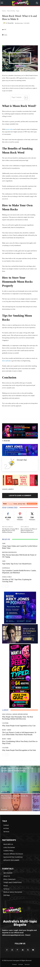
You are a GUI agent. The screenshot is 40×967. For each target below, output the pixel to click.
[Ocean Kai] (4, 23)
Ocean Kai (11, 23)
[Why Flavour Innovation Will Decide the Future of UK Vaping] (16, 802)
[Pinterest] (17, 950)
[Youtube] (33, 950)
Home (4, 11)
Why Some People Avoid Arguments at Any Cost (18, 726)
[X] (28, 950)
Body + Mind (6, 730)
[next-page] (7, 586)
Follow (20, 513)
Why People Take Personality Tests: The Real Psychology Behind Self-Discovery (17, 718)
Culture (5, 723)
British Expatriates (9, 552)
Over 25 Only (11, 11)
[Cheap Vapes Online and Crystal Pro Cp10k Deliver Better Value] (20, 779)
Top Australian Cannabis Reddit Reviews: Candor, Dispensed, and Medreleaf (19, 571)
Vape (17, 11)
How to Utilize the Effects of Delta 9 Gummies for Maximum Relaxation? (29, 530)
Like (8, 513)
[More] (26, 40)
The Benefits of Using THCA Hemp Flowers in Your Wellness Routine (10, 530)
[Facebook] (7, 950)
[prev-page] (3, 586)
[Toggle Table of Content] (25, 98)
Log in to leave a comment (20, 495)
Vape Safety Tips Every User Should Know (17, 564)
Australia (6, 568)
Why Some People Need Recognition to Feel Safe (19, 750)
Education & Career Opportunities (15, 714)
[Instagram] (12, 950)
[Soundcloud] (23, 950)
